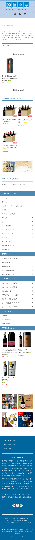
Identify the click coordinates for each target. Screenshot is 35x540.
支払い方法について (14, 518)
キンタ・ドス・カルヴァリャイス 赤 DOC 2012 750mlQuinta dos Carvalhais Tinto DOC (9, 351)
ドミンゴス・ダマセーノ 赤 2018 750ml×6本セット (10, 146)
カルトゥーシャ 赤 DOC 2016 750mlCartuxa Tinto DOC (25, 350)
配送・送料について (24, 518)
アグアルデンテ (10, 20)
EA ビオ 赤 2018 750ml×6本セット (9, 120)
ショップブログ (20, 522)
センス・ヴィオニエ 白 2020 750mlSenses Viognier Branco (9, 379)
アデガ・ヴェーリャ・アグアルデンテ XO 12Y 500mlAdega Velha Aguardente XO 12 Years (9, 77)
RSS (26, 522)
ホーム (3, 20)
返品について (10, 520)
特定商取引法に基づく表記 (20, 520)
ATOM (29, 522)
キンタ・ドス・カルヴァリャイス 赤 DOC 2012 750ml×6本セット (25, 121)
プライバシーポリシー (9, 522)
